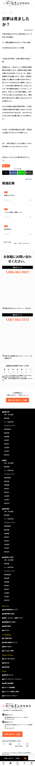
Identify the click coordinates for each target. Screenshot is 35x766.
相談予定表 (7, 626)
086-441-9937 (18, 272)
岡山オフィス (17, 267)
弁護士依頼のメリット (11, 642)
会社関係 (6, 447)
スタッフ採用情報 (9, 687)
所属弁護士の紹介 (9, 614)
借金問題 (6, 433)
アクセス (6, 630)
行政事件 (6, 451)
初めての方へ (8, 647)
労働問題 (6, 436)
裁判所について (8, 675)
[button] (29, 173)
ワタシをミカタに (9, 659)
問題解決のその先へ (10, 622)
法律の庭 (6, 667)
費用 (5, 460)
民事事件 (6, 444)
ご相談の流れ (8, 638)
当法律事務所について (11, 610)
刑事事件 (6, 440)
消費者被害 (7, 429)
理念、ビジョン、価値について (13, 618)
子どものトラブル (9, 425)
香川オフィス (17, 315)
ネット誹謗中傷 (8, 422)
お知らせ (6, 663)
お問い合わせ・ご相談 (19, 400)
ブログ (7, 165)
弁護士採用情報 (8, 683)
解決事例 (6, 509)
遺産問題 (6, 418)
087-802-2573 (18, 319)
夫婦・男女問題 (8, 414)
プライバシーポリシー (11, 696)
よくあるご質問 (8, 651)
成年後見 (6, 454)
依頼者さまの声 (8, 557)
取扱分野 (6, 412)
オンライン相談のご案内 (11, 691)
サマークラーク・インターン (12, 679)
